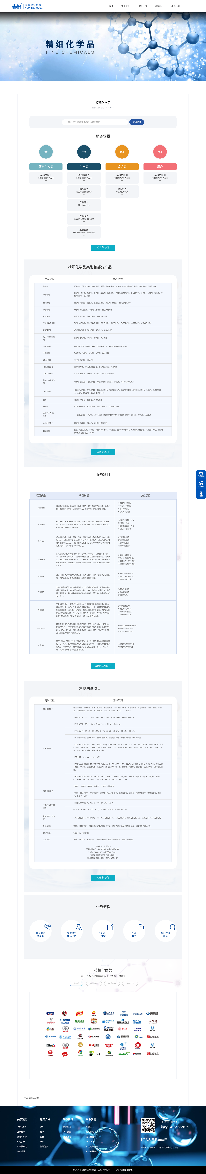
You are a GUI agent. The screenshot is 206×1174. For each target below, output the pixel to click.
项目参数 (21, 1151)
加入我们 (90, 1137)
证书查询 (90, 1141)
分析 (42, 1137)
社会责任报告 (92, 1151)
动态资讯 (158, 6)
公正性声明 (22, 1146)
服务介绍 (142, 6)
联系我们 (175, 6)
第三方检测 (35, 1098)
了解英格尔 (22, 1127)
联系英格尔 (91, 1132)
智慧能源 (44, 1146)
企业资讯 (67, 1127)
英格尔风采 (22, 1137)
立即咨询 (137, 122)
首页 (111, 6)
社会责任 (90, 1127)
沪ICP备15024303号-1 (124, 1170)
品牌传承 (21, 1132)
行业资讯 (67, 1137)
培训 (42, 1141)
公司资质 (21, 1141)
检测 (42, 1132)
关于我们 (125, 6)
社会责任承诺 (92, 1146)
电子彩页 (67, 1132)
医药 (42, 1127)
